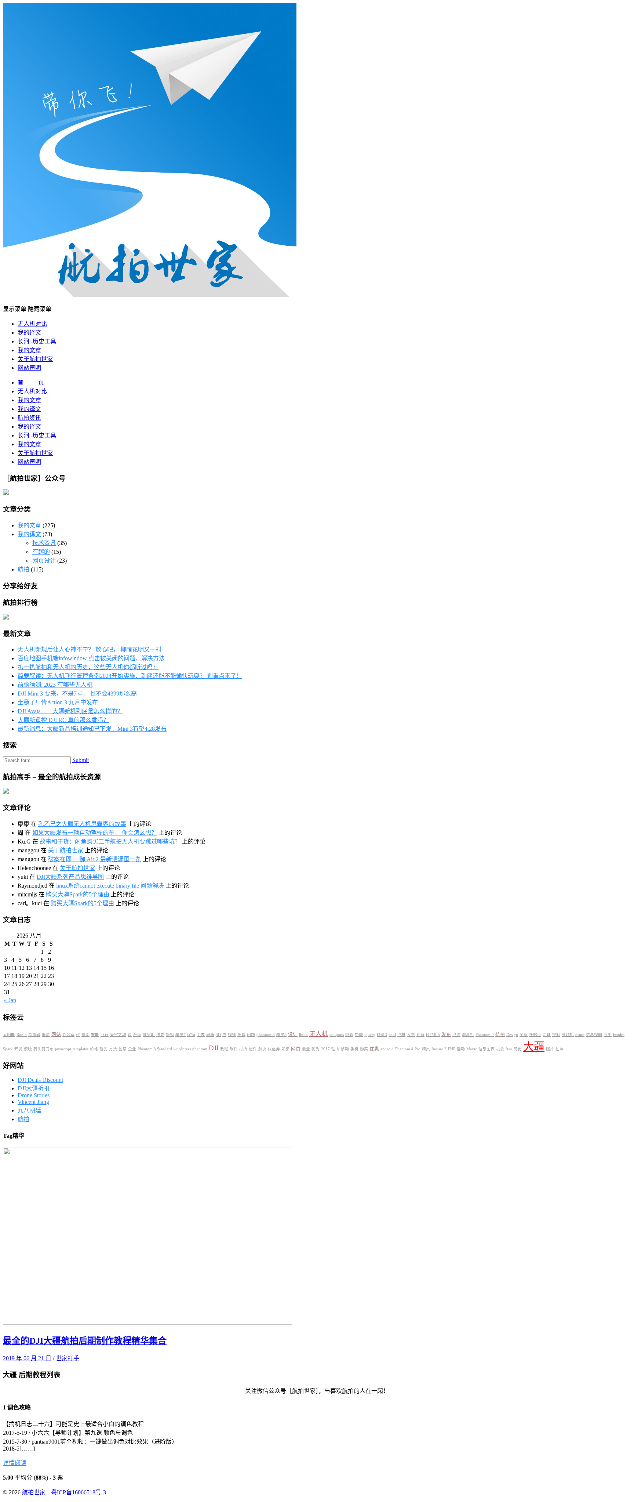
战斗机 (468, 1035)
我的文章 (29, 350)
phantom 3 (265, 1035)
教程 (224, 1049)
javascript (63, 1049)
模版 (28, 1049)
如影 (285, 1049)
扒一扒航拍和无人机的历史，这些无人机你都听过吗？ (88, 667)
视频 (232, 1035)
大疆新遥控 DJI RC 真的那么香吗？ (63, 720)
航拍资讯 (29, 418)
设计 (293, 1034)
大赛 (411, 1035)
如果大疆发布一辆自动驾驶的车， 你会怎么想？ (94, 833)
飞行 (105, 1035)
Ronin (22, 1035)
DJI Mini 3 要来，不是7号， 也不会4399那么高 (77, 693)
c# (78, 1035)
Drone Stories (34, 1095)
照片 (550, 1049)
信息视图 (594, 1035)
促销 (191, 1035)
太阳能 (9, 1035)
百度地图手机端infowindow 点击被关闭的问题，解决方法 (91, 658)
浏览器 (34, 1035)
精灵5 (281, 1035)
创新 (420, 1035)
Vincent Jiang (33, 1102)
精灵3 (382, 1035)
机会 (500, 1049)
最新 (210, 1035)
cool (392, 1035)
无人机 (318, 1033)
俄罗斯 (149, 1035)
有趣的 (41, 552)
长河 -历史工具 (37, 341)
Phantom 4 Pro (407, 1049)
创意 (123, 1049)
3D (218, 1035)
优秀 (315, 1049)
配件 (253, 1049)
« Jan (10, 1000)
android (387, 1049)
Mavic (471, 1049)
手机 (354, 1049)
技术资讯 (44, 543)
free (509, 1049)
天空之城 (118, 1035)
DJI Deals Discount (40, 1080)
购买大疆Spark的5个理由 (77, 894)
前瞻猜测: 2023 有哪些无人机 (55, 685)
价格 (94, 1049)
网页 (295, 1048)
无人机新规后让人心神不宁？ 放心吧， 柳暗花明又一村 (89, 649)
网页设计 (44, 560)
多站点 (535, 1035)
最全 (306, 1049)
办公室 (68, 1035)
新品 (103, 1049)
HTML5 (433, 1035)
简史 (518, 1049)
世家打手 (67, 1358)
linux (303, 1035)
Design (512, 1035)
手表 (201, 1035)
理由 (335, 1049)
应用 (608, 1035)
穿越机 (568, 1035)
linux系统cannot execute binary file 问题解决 (110, 885)
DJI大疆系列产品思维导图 (70, 877)
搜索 (85, 1035)
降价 (46, 1035)
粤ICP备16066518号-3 (78, 1492)
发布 (446, 1034)
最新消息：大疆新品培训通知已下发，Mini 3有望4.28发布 (92, 729)
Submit (80, 760)
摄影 (349, 1035)
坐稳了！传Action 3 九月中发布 (58, 702)
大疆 (533, 1047)
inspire (618, 1035)
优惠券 (274, 1049)
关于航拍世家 (35, 359)
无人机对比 (32, 324)
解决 (262, 1049)
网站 (56, 1034)
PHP (451, 1049)
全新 (524, 1035)
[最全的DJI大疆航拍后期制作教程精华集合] (147, 1322)
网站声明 (29, 368)
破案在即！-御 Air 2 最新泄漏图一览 (94, 859)
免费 (241, 1035)
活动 (461, 1049)
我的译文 (29, 332)
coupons (336, 1035)
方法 (113, 1049)
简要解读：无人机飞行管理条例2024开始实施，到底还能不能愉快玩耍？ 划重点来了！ (130, 676)
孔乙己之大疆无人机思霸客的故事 (82, 824)
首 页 (31, 382)
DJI (214, 1048)
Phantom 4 (485, 1035)
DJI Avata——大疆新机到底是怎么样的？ (70, 711)
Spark (8, 1049)
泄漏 (456, 1035)
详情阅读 (14, 1463)
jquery (369, 1035)
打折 (243, 1049)
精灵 (426, 1049)
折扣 (170, 1035)
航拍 (23, 569)
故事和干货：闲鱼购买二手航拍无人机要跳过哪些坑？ (110, 841)
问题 (251, 1035)
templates (80, 1049)
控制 (556, 1035)
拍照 (559, 1049)
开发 (18, 1049)
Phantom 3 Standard (155, 1049)
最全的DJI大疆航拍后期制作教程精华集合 (85, 1341)
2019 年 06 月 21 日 (27, 1358)
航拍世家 (33, 1492)
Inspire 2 (439, 1049)
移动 (345, 1049)
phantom (199, 1049)
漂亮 (160, 1035)
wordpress (182, 1049)
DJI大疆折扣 (34, 1088)
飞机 (401, 1035)
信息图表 (486, 1049)
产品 (137, 1035)
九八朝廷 (29, 1110)
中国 (359, 1035)
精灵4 (180, 1035)
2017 (325, 1049)
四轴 (547, 1035)
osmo (579, 1035)
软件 (234, 1049)
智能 (95, 1035)
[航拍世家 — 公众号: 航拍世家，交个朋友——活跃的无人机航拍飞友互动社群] (149, 295)
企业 (132, 1049)
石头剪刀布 (43, 1049)
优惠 (374, 1048)
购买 (364, 1049)
